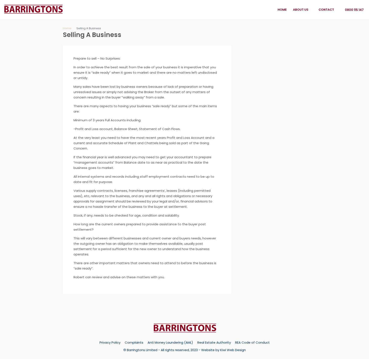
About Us (300, 9)
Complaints (134, 342)
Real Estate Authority (214, 342)
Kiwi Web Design (233, 350)
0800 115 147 (354, 10)
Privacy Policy (110, 342)
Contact (326, 9)
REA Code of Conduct (252, 342)
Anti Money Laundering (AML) (170, 342)
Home (282, 9)
